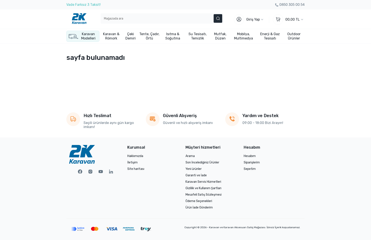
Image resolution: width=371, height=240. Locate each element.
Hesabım (250, 156)
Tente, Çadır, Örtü (149, 36)
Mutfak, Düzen (220, 36)
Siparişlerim (252, 162)
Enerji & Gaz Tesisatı (270, 36)
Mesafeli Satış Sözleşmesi (204, 194)
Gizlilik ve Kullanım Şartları (203, 188)
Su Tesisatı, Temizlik (198, 36)
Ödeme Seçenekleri (199, 201)
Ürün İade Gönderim (199, 207)
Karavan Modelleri (88, 36)
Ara (218, 18)
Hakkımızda (135, 156)
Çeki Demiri (130, 36)
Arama (190, 156)
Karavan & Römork (111, 36)
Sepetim (250, 169)
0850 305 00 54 (292, 5)
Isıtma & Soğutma (172, 36)
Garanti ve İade (196, 175)
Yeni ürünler (194, 169)
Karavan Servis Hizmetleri (203, 182)
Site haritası (135, 169)
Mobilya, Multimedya (243, 36)
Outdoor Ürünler (294, 36)
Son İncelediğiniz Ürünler (202, 162)
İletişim (132, 162)
